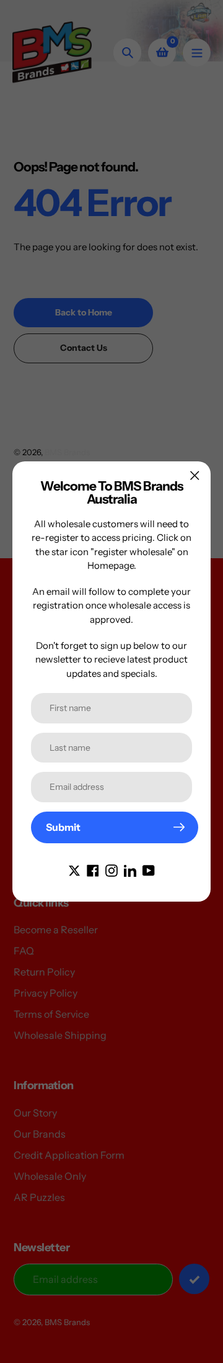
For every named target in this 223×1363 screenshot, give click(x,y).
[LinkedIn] (130, 869)
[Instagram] (111, 869)
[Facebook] (93, 869)
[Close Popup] (195, 475)
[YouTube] (148, 869)
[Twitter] (74, 869)
